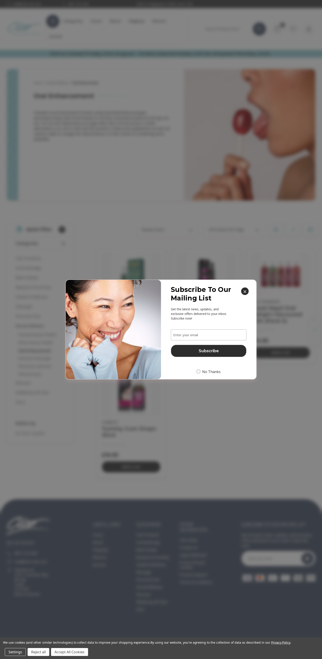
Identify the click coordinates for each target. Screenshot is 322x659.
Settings (15, 652)
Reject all (38, 652)
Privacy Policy (280, 642)
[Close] (245, 291)
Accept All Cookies (70, 652)
